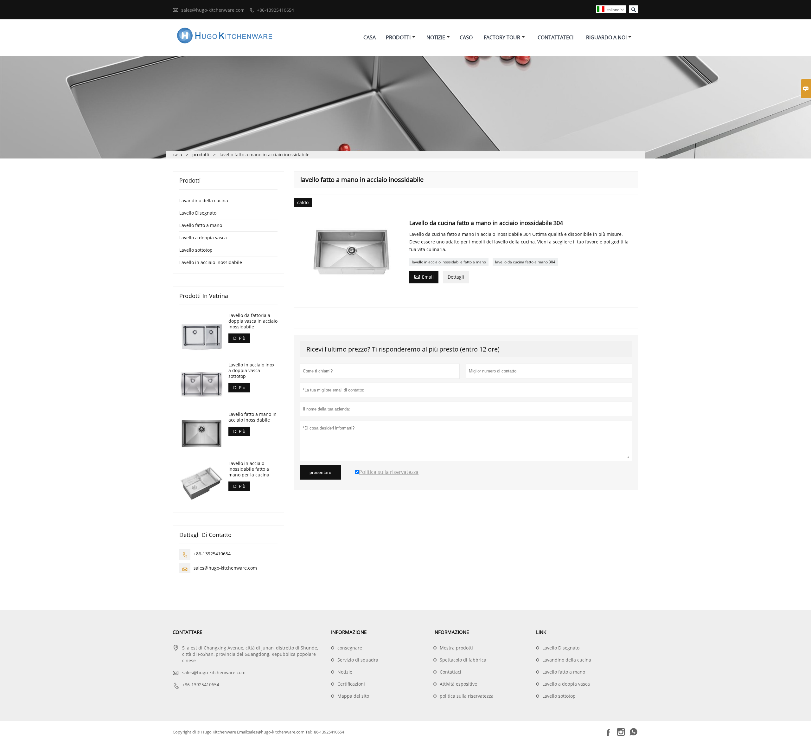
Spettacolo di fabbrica (463, 660)
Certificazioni (351, 684)
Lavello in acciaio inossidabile (210, 262)
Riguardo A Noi (606, 37)
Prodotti (398, 37)
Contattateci (555, 37)
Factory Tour (502, 37)
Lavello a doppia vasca (203, 238)
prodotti (200, 155)
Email (424, 276)
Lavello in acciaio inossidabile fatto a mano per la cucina (248, 469)
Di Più (239, 338)
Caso (466, 37)
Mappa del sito (353, 696)
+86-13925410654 (275, 10)
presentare (320, 472)
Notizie (435, 37)
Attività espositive (458, 684)
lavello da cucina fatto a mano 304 (525, 262)
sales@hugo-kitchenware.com (213, 10)
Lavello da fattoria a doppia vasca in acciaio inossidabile (253, 321)
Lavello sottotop (196, 250)
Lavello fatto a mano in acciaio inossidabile (252, 417)
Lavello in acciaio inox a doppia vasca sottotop (251, 370)
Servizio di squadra (357, 660)
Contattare (187, 632)
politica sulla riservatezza (467, 696)
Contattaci (450, 672)
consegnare (349, 648)
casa (177, 155)
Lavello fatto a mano (200, 225)
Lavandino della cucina (203, 200)
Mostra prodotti (456, 648)
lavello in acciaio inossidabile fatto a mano (449, 262)
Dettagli (456, 277)
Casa (369, 37)
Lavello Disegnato (197, 213)
